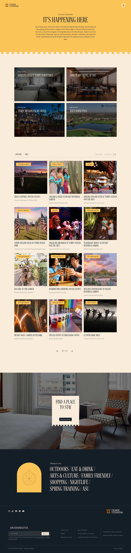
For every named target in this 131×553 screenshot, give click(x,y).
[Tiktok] (12, 511)
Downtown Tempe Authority (112, 531)
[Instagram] (9, 511)
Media (63, 533)
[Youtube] (23, 511)
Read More (22, 98)
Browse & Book (65, 419)
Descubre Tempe (66, 537)
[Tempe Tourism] (11, 5)
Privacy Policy (40, 537)
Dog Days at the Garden (24, 289)
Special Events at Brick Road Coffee (64, 335)
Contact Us (64, 530)
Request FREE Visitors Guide (113, 535)
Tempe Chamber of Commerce (88, 537)
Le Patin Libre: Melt (92, 335)
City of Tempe (82, 530)
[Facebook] (16, 511)
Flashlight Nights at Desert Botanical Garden (96, 244)
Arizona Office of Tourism (86, 533)
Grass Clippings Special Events (27, 197)
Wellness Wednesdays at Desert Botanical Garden (97, 290)
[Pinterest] (19, 511)
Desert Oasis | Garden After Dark (28, 335)
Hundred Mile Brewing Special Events (65, 289)
